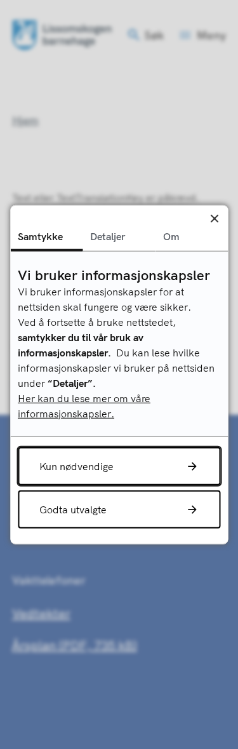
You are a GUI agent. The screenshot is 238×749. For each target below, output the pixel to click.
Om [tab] (171, 235)
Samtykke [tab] (40, 235)
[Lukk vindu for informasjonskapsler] (214, 218)
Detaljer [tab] (107, 235)
